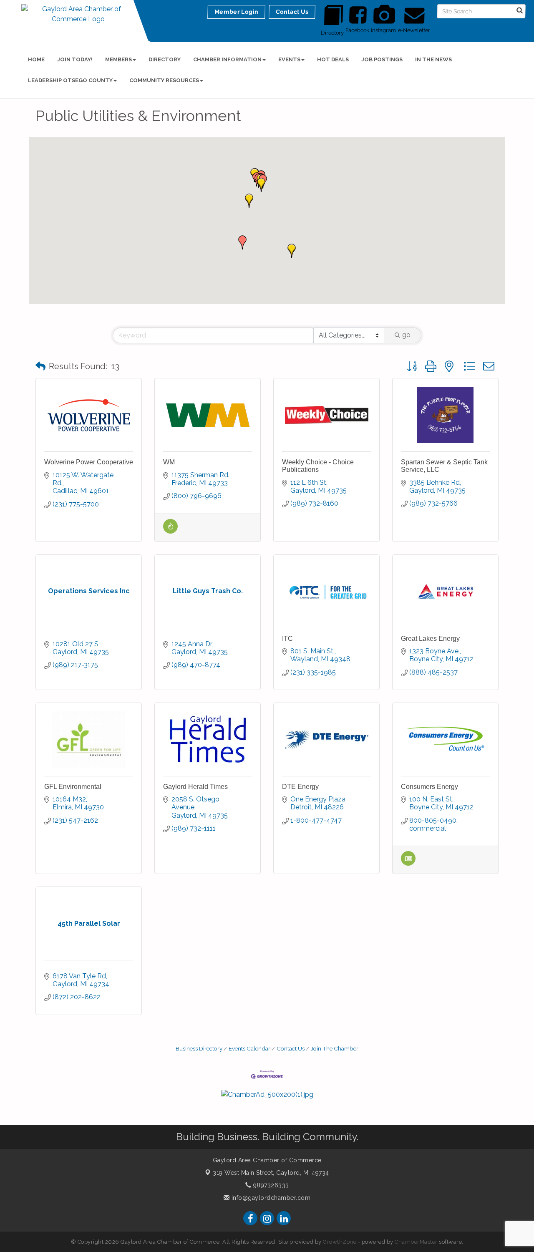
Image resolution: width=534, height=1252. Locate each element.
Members (118, 59)
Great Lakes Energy (430, 638)
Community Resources (164, 80)
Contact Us (291, 1048)
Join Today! (75, 59)
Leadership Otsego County (70, 80)
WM (169, 462)
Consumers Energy (429, 786)
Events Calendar (249, 1048)
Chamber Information (227, 59)
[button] (242, 242)
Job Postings (382, 59)
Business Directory (199, 1048)
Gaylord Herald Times (195, 786)
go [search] (406, 335)
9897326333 (270, 1185)
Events (289, 59)
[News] (408, 863)
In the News (433, 59)
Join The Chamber (334, 1048)
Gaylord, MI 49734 (271, 1172)
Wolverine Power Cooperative (88, 462)
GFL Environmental (72, 786)
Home (36, 59)
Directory (165, 59)
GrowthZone (339, 1242)
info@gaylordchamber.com (269, 1197)
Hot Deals (333, 59)
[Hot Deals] (170, 531)
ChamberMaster (416, 1242)
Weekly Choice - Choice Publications (318, 465)
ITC (287, 638)
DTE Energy (300, 786)
